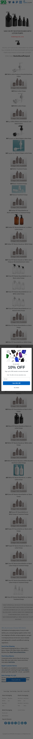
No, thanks (16, 387)
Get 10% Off (16, 383)
